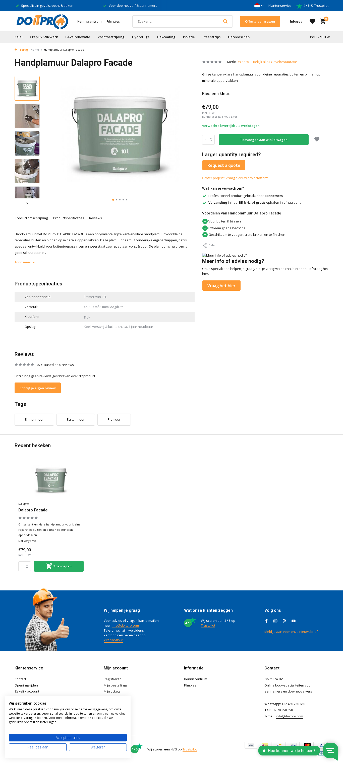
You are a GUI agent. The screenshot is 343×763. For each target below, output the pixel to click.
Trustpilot (321, 5)
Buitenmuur (76, 419)
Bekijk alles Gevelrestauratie (275, 61)
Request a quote (223, 165)
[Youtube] (294, 621)
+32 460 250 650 (293, 704)
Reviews (95, 218)
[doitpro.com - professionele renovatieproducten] (42, 21)
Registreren (113, 679)
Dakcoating (166, 37)
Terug (23, 49)
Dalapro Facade (33, 510)
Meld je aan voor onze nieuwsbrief (291, 631)
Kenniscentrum (89, 21)
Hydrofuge (141, 37)
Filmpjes (113, 21)
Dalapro (243, 61)
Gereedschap (239, 37)
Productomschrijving (31, 218)
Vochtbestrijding (111, 37)
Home (35, 49)
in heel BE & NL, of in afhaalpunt (254, 202)
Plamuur (114, 419)
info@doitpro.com (125, 625)
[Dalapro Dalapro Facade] (51, 480)
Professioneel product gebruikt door (245, 195)
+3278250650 (113, 640)
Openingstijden (26, 685)
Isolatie (189, 37)
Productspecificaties (68, 218)
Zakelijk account (27, 691)
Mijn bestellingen (117, 685)
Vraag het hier (221, 285)
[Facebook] (266, 621)
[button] (113, 200)
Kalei (19, 37)
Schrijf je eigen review (38, 388)
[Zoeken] (225, 21)
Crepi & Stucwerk (44, 37)
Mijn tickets (112, 691)
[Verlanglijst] (312, 21)
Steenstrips (211, 37)
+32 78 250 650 (282, 710)
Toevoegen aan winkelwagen (264, 139)
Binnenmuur (34, 419)
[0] (321, 21)
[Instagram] (275, 621)
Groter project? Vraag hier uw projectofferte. (235, 178)
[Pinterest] (284, 621)
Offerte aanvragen (260, 21)
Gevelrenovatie (77, 37)
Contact (20, 679)
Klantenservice (279, 5)
